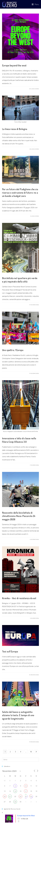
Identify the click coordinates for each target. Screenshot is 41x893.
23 (20, 796)
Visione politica (8, 648)
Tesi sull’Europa (10, 651)
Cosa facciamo (7, 62)
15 (15, 791)
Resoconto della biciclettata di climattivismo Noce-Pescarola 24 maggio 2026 (18, 516)
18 (31, 752)
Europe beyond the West (26, 815)
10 (26, 786)
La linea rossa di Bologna (14, 128)
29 (15, 802)
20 (4, 796)
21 (10, 796)
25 (31, 796)
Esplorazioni (7, 346)
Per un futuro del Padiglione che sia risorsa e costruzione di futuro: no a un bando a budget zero (20, 192)
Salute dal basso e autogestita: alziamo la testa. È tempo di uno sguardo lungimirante (18, 715)
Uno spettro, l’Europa (12, 350)
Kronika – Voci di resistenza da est (19, 598)
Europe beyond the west (14, 65)
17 (26, 791)
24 (26, 796)
